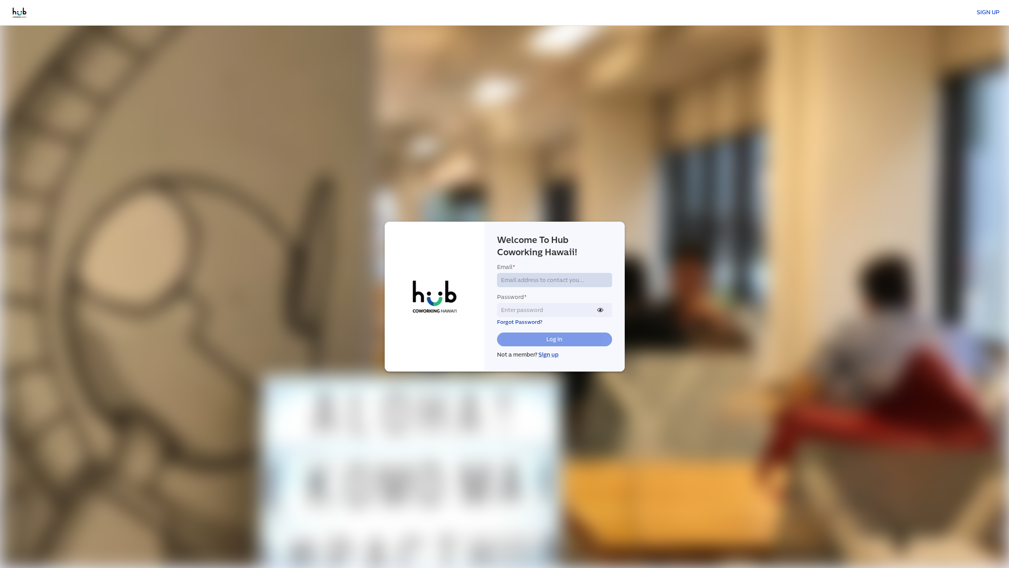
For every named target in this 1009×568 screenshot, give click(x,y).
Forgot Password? (519, 322)
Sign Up (988, 12)
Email (506, 267)
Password (512, 297)
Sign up (548, 355)
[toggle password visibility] (600, 310)
